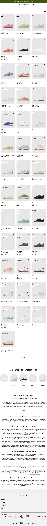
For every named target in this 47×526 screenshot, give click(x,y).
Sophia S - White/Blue (5, 106)
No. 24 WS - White (35, 325)
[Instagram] (20, 495)
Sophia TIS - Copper (20, 82)
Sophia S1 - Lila (4, 82)
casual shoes (30, 420)
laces (15, 417)
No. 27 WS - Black (35, 228)
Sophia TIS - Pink (4, 33)
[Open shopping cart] (33, 4)
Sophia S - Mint (19, 203)
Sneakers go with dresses (26, 406)
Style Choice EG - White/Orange (23, 277)
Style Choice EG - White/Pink (7, 301)
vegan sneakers (25, 417)
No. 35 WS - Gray (4, 179)
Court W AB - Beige (36, 301)
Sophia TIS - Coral (4, 57)
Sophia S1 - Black (20, 57)
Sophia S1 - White (35, 57)
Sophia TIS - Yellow (20, 33)
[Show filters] (45, 11)
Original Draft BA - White (6, 228)
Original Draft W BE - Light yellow (8, 155)
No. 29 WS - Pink (4, 277)
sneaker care (23, 423)
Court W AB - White (20, 325)
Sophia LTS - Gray (20, 252)
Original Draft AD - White (37, 179)
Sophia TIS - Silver (20, 179)
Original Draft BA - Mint (21, 228)
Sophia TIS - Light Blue (36, 252)
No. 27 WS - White (4, 252)
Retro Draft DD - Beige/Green (7, 350)
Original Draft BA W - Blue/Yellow (8, 130)
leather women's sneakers (35, 473)
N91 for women (4, 383)
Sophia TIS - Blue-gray (36, 33)
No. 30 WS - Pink (35, 155)
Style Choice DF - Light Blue (22, 130)
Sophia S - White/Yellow (36, 82)
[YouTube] (23, 495)
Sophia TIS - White (35, 106)
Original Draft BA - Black (37, 203)
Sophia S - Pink (19, 106)
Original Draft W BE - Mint (37, 130)
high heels (26, 402)
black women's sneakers (28, 481)
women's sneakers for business (33, 480)
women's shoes (22, 398)
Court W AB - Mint (5, 325)
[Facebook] (26, 495)
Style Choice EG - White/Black (22, 301)
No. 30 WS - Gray (20, 155)
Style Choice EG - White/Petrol (38, 277)
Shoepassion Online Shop (7, 408)
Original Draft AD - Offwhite (6, 203)
